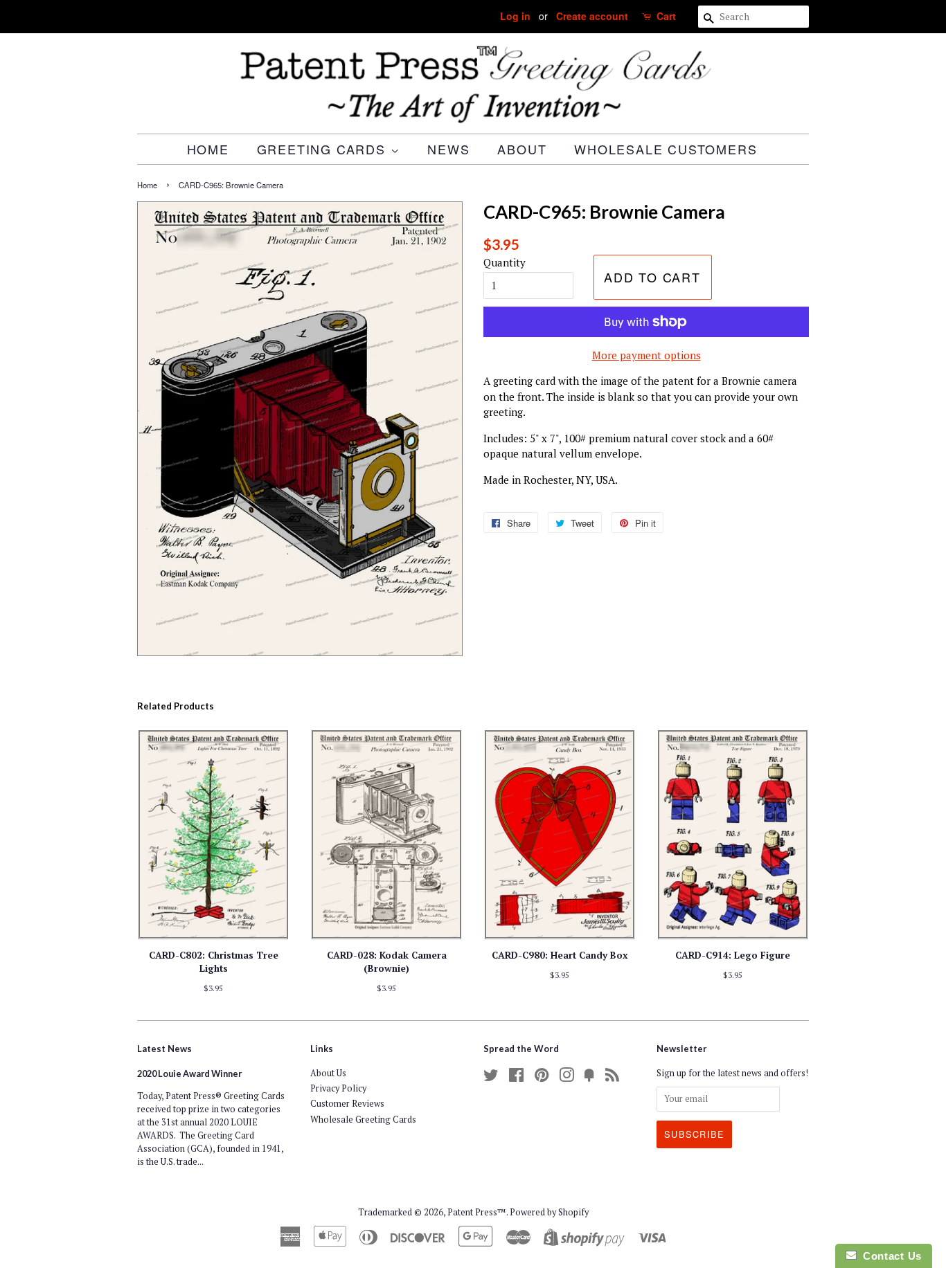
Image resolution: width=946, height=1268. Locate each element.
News (448, 149)
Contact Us (889, 1256)
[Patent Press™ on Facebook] (516, 1078)
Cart (666, 16)
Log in (515, 16)
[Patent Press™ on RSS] (612, 1078)
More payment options (646, 355)
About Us (328, 1073)
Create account (592, 16)
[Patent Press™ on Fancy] (589, 1078)
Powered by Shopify (549, 1212)
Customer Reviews (347, 1104)
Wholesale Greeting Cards (363, 1119)
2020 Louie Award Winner (189, 1073)
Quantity (504, 262)
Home (208, 149)
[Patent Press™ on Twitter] (491, 1078)
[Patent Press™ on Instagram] (566, 1078)
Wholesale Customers (665, 149)
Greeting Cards (324, 149)
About (521, 149)
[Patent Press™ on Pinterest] (541, 1078)
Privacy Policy (338, 1088)
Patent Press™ (476, 1212)
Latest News (164, 1048)
